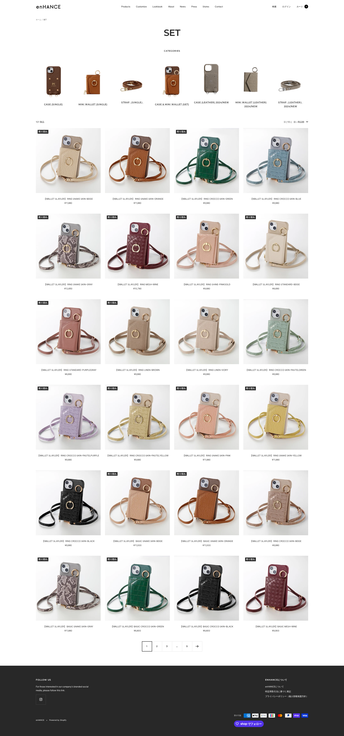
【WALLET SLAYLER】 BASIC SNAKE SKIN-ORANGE (206, 541)
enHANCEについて (274, 686)
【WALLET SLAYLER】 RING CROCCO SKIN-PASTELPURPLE (68, 455)
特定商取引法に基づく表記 (278, 691)
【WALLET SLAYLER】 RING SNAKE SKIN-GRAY (68, 284)
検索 (274, 6)
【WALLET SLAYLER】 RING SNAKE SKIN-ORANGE (137, 198)
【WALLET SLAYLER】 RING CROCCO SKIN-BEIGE (275, 541)
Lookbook (157, 6)
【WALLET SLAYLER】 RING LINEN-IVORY (206, 370)
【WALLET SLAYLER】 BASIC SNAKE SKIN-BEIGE (137, 541)
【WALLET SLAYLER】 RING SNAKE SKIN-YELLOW (276, 455)
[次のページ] (197, 646)
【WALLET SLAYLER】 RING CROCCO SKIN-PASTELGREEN (276, 370)
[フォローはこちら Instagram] (41, 699)
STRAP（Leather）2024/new (290, 104)
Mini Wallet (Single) (92, 104)
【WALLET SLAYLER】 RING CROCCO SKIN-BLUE (275, 198)
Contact (219, 6)
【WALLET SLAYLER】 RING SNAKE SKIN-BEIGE (68, 198)
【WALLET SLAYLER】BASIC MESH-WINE (276, 626)
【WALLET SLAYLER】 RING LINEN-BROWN (137, 370)
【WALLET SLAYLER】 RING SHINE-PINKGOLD (206, 284)
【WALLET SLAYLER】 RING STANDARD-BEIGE (276, 284)
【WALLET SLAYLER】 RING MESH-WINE (137, 284)
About (171, 6)
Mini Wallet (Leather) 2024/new (251, 104)
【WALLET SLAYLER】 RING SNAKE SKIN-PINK (207, 455)
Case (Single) (53, 104)
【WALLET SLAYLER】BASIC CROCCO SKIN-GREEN (137, 626)
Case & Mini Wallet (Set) (172, 104)
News (183, 6)
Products (125, 6)
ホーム (38, 19)
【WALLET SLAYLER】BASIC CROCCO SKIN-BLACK (206, 626)
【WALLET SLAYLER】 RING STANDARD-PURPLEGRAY (68, 370)
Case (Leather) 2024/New (211, 102)
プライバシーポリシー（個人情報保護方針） (286, 696)
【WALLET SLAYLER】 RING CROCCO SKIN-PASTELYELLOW (137, 455)
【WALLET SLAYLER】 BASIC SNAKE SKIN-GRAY (68, 626)
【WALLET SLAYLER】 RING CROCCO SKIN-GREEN (206, 198)
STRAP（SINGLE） (132, 102)
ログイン (286, 6)
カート (302, 6)
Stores (206, 6)
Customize (141, 6)
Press (194, 6)
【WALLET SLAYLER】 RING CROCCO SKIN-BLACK (68, 541)
